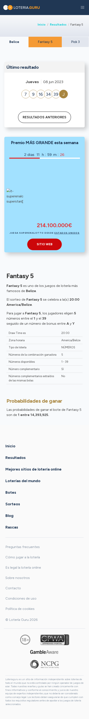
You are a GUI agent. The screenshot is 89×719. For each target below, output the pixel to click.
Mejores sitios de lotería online (33, 469)
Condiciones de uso (21, 598)
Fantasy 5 (45, 42)
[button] (82, 7)
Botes (10, 492)
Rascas (11, 527)
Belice (14, 42)
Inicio (42, 24)
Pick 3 (75, 42)
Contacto (13, 588)
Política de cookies (20, 609)
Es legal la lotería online (23, 567)
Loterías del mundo (22, 480)
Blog (9, 515)
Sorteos (12, 504)
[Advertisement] (54, 193)
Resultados (58, 24)
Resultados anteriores (44, 117)
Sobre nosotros (17, 578)
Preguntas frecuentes (22, 547)
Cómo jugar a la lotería (22, 557)
